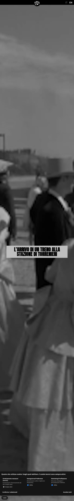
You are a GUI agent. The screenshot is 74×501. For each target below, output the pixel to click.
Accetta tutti (67, 492)
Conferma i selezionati (9, 492)
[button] (5, 497)
